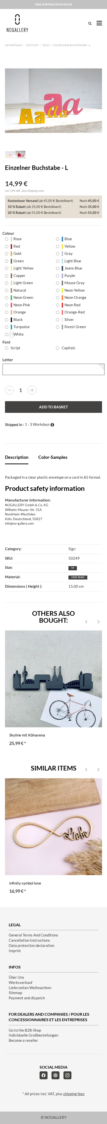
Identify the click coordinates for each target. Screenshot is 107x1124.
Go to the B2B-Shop (25, 1030)
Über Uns (16, 977)
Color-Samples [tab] (52, 457)
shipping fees (74, 1094)
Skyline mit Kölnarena (27, 735)
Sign (71, 549)
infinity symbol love (25, 883)
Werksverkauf (20, 982)
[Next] (99, 622)
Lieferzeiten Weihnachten (30, 988)
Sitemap (15, 993)
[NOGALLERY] (17, 23)
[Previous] (86, 622)
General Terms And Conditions (33, 935)
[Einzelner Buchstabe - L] (53, 100)
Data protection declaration (31, 945)
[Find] (90, 23)
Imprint (15, 951)
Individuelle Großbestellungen (33, 1035)
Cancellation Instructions (29, 940)
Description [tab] (16, 457)
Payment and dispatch (27, 998)
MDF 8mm (77, 577)
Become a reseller (23, 1040)
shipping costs (35, 190)
